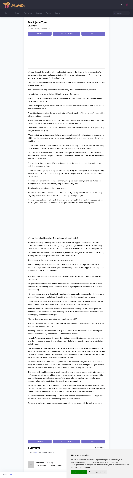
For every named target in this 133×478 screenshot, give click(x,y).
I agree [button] (74, 472)
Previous (40, 33)
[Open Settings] (127, 4)
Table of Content (66, 33)
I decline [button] (83, 472)
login (37, 452)
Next (93, 33)
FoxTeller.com (12, 475)
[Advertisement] (66, 52)
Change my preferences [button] (97, 472)
